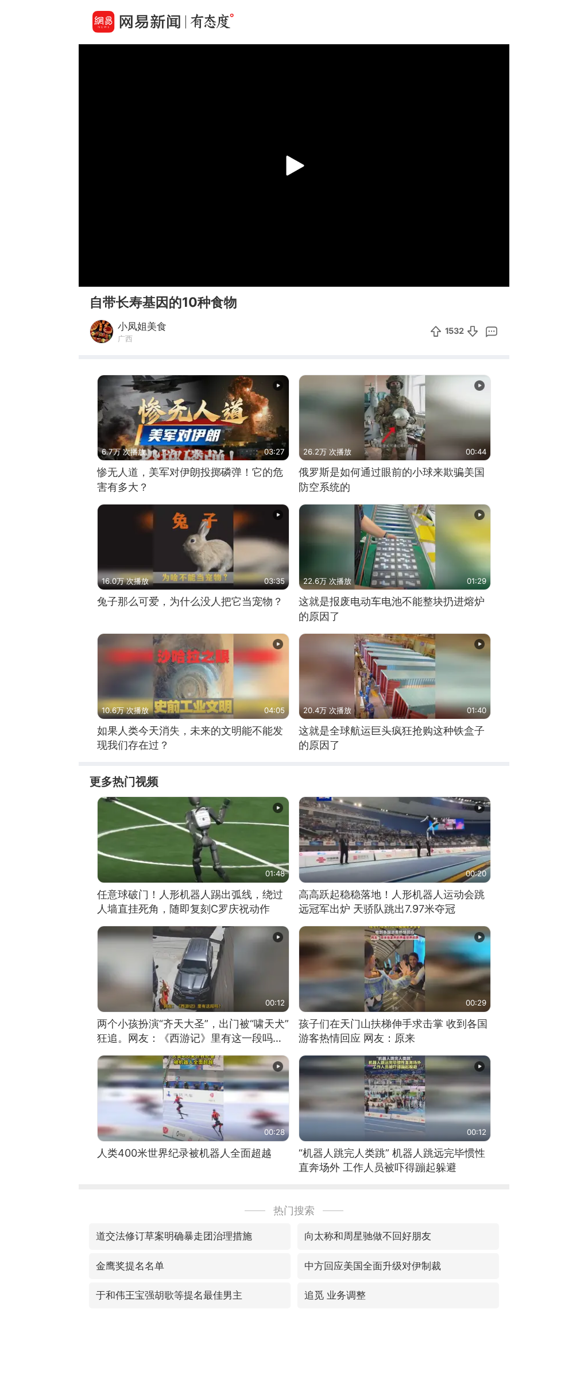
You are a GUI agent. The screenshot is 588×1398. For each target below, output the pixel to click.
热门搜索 (294, 1210)
